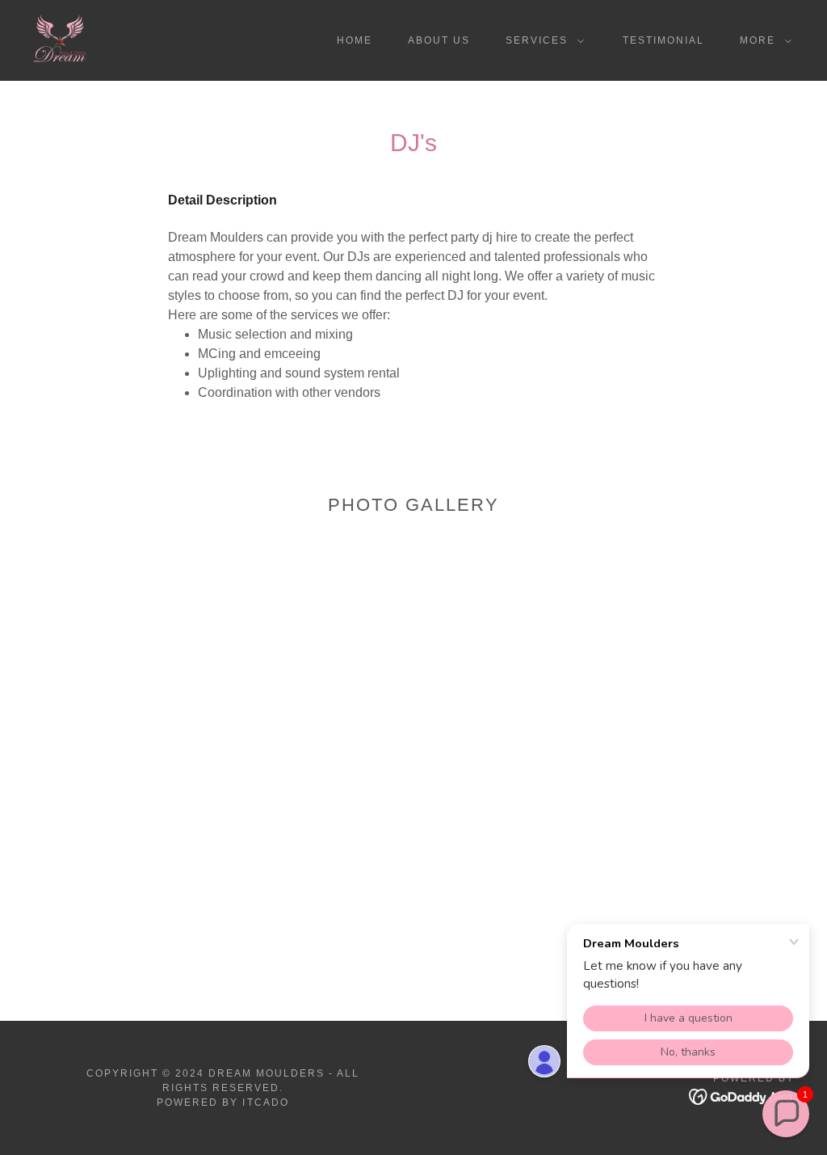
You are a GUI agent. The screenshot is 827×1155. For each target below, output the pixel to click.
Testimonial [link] (663, 40)
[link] (59, 39)
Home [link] (354, 40)
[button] (541, 40)
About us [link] (439, 40)
